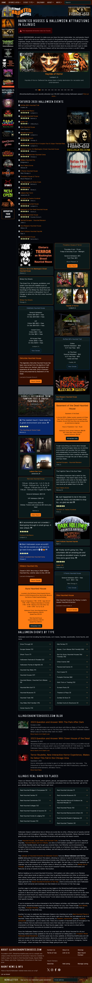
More (58, 2)
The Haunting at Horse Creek (30, 182)
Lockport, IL (35, 404)
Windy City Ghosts (26, 138)
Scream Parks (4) (63, 687)
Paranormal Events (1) (64, 667)
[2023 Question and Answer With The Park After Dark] (23, 724)
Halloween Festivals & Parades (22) (32, 660)
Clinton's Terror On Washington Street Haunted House (39, 149)
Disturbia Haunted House (29, 215)
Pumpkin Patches (32, 908)
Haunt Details (36, 381)
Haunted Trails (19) (26, 698)
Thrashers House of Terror (29, 176)
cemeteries (22, 921)
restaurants (68, 918)
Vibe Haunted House (27, 127)
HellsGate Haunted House (29, 204)
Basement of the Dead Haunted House (34, 209)
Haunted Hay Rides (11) (28, 670)
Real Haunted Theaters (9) (66, 823)
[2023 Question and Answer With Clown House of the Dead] (23, 741)
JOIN (81, 980)
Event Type (28, 2)
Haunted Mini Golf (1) (27, 687)
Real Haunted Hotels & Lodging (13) (32, 816)
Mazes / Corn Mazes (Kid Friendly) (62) (70, 649)
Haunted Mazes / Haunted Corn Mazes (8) (33, 681)
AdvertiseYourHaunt (8, 214)
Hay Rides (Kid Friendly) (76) (30, 703)
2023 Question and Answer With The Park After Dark (57, 722)
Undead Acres (25, 187)
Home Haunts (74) (26, 708)
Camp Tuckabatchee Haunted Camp (33, 154)
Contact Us (51, 950)
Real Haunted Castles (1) (28, 795)
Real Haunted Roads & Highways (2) (69, 818)
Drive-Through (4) (26, 644)
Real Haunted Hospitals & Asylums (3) (33, 811)
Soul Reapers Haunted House (30, 226)
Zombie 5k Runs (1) (63, 698)
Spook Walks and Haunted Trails (46, 841)
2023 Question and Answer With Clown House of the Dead (60, 738)
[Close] (87, 980)
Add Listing (66, 964)
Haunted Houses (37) (27, 675)
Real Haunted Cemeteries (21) (30, 800)
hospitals (82, 918)
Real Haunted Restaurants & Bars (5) (70, 813)
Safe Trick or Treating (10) (66, 682)
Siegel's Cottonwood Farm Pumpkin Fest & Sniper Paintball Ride (42, 143)
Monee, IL (72, 324)
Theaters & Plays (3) (64, 693)
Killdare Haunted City (27, 160)
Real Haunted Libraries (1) (66, 790)
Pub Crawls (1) (62, 672)
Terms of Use (52, 953)
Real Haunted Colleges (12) (29, 806)
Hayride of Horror (26, 133)
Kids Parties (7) (62, 644)
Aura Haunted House (27, 237)
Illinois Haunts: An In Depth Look (40, 734)
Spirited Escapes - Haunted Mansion (33, 220)
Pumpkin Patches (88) (64, 677)
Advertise (50, 964)
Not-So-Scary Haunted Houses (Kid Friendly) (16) (69, 656)
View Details (36, 351)
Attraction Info (35, 626)
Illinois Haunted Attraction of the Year (45, 882)
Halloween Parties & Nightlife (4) (31, 665)
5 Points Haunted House (29, 171)
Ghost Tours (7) (25, 654)
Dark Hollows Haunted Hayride (31, 231)
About (49, 2)
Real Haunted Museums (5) (66, 795)
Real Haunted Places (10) (65, 808)
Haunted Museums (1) (27, 693)
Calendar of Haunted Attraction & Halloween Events (39, 856)
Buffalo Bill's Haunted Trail (29, 105)
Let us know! (5, 974)
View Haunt (36, 515)
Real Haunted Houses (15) (29, 821)
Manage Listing (83, 964)
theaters (60, 918)
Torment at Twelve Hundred (30, 198)
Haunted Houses (28, 841)
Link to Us (66, 953)
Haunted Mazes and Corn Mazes (36, 843)
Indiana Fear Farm (26, 193)
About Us (65, 950)
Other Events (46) (63, 662)
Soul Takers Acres (26, 165)
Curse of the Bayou (54, 74)
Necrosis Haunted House (29, 116)
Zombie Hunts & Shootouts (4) (67, 703)
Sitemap (80, 950)
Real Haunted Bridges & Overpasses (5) (33, 790)
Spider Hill (23, 122)
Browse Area (14, 2)
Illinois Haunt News (36, 770)
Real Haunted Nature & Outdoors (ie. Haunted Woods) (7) (70, 802)
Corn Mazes (83, 905)
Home (4, 2)
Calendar (41, 2)
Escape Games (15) (26, 649)
